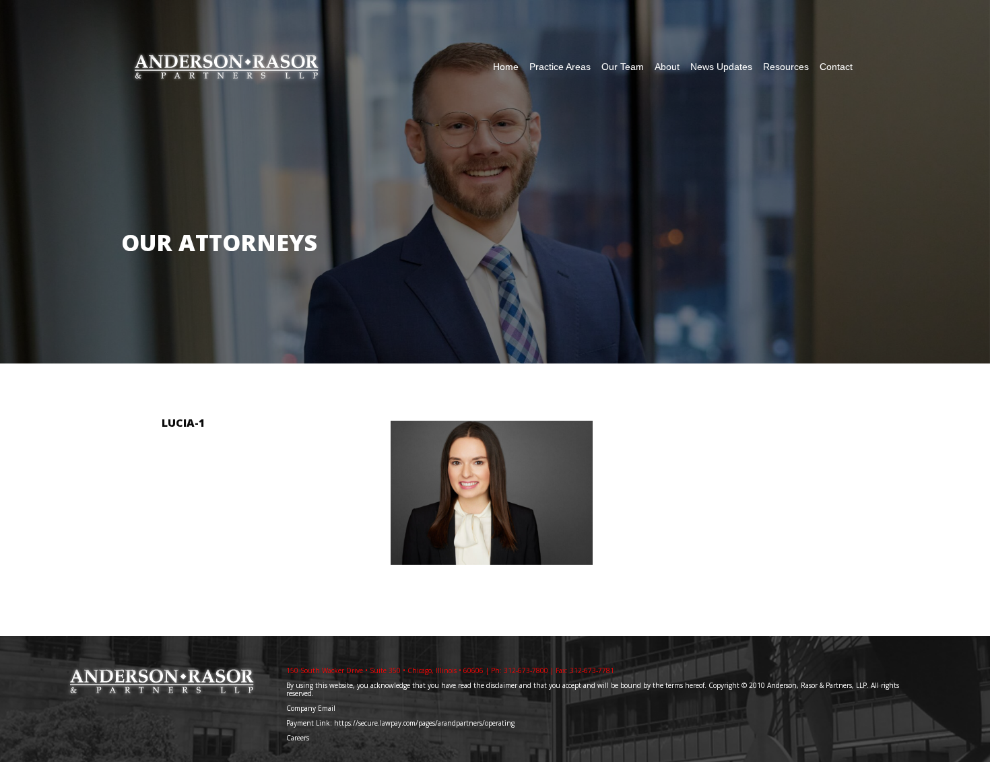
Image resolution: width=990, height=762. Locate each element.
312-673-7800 (526, 670)
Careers (298, 737)
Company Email (310, 708)
